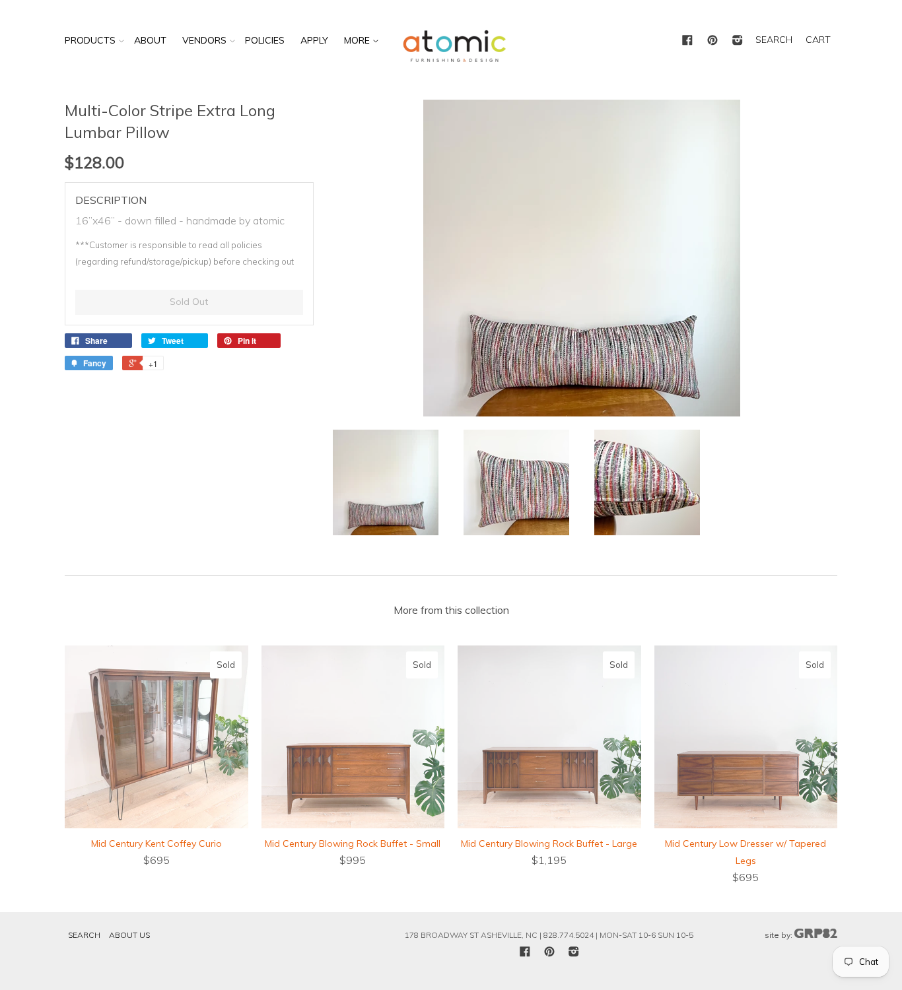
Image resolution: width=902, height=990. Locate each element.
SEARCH (773, 40)
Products (90, 40)
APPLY (314, 40)
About (150, 40)
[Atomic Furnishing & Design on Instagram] (737, 41)
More (358, 40)
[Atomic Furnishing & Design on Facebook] (687, 41)
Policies (265, 40)
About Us (129, 935)
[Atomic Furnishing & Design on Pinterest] (712, 41)
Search (84, 935)
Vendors (204, 40)
